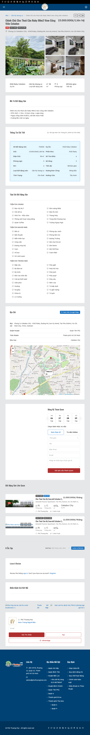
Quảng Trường (54, 238)
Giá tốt (46, 496)
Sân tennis (53, 246)
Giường (17, 286)
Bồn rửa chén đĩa (20, 276)
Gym (16, 249)
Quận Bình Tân (54, 672)
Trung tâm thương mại (57, 219)
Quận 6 (51, 694)
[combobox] (64, 438)
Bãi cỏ (16, 231)
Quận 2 (54, 705)
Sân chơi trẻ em (55, 242)
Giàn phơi (18, 283)
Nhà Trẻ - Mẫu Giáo (21, 215)
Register (53, 573)
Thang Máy (53, 215)
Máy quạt (52, 276)
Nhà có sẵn (22, 27)
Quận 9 (54, 709)
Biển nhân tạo (19, 238)
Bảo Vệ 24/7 (19, 208)
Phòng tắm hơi (54, 235)
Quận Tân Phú (53, 690)
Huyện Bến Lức (54, 676)
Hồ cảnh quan (19, 256)
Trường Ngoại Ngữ (56, 223)
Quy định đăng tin (76, 672)
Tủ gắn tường (54, 290)
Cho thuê (13, 27)
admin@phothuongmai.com (36, 680)
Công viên (18, 242)
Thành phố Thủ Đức (56, 701)
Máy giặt (52, 265)
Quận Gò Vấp (53, 668)
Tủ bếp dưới (53, 286)
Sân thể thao (54, 249)
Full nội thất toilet (20, 279)
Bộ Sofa (17, 272)
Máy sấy (52, 279)
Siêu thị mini (53, 212)
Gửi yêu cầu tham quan (64, 471)
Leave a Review (77, 548)
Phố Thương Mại (43, 511)
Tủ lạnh (52, 293)
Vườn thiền (53, 253)
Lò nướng (18, 297)
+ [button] (13, 348)
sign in (25, 573)
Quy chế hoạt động (76, 676)
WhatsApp (46, 641)
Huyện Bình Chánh (55, 686)
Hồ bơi (16, 253)
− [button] (13, 351)
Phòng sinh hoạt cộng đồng (24, 219)
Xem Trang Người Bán (27, 622)
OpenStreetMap (68, 394)
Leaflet (60, 394)
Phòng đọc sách (55, 231)
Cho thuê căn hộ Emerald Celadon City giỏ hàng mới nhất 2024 (59, 499)
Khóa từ (17, 293)
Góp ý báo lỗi (74, 668)
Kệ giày (17, 290)
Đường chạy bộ (20, 246)
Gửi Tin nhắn (27, 635)
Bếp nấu (17, 265)
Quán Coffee (19, 223)
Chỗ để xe (18, 212)
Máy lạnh (52, 272)
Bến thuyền (18, 235)
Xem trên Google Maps (71, 312)
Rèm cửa (52, 283)
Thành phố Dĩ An (54, 697)
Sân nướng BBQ (55, 208)
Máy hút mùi (53, 269)
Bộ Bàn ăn (18, 269)
